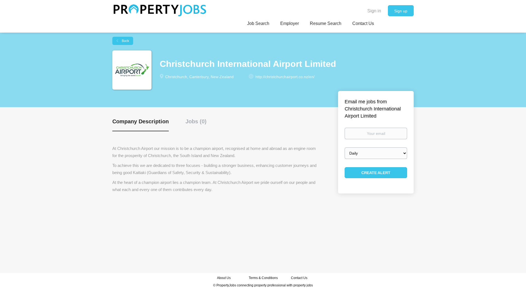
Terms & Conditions (263, 278)
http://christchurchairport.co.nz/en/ (285, 77)
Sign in (374, 10)
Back (125, 41)
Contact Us (299, 278)
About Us (224, 278)
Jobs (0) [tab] (196, 121)
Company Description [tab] (140, 121)
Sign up (400, 11)
